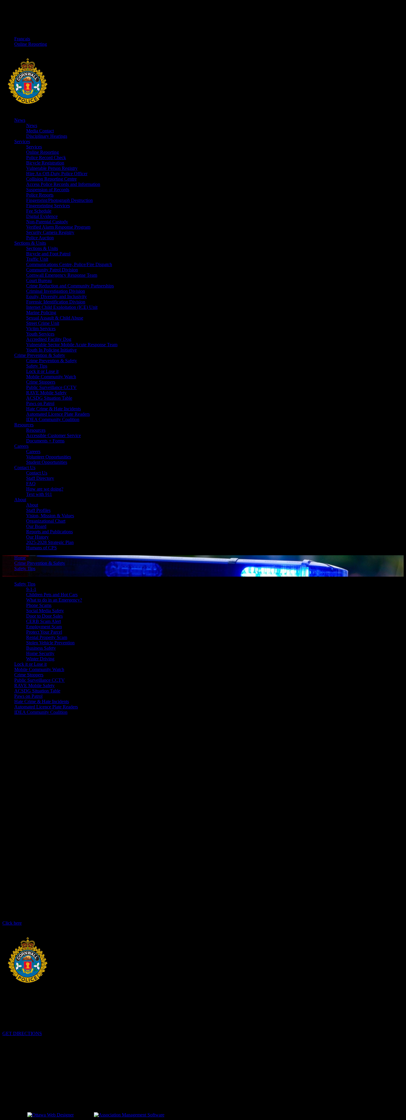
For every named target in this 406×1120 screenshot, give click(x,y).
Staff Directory (40, 478)
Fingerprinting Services (48, 205)
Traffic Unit (37, 259)
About (20, 499)
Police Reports (39, 194)
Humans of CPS (41, 547)
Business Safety (41, 648)
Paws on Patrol (40, 403)
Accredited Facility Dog (48, 339)
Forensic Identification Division (55, 301)
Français (22, 38)
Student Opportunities (46, 462)
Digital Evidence (42, 216)
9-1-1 (31, 589)
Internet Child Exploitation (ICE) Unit (61, 307)
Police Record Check (46, 157)
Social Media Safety (45, 610)
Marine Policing (41, 312)
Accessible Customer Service (53, 435)
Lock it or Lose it (42, 371)
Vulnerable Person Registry (52, 168)
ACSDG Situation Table (49, 398)
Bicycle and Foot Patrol (48, 253)
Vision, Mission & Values (50, 515)
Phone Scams (38, 605)
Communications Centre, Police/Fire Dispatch (69, 264)
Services (22, 141)
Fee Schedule (38, 210)
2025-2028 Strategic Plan (50, 542)
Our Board (36, 526)
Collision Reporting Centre (51, 178)
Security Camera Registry (50, 232)
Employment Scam (44, 626)
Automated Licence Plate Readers (58, 414)
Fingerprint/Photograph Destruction (59, 200)
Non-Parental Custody (47, 221)
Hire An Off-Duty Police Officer (56, 173)
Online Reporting (30, 44)
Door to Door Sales (44, 615)
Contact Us (24, 467)
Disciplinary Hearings (46, 136)
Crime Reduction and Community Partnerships (70, 285)
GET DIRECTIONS (22, 1033)
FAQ (31, 483)
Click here (12, 923)
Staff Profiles (38, 510)
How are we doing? (44, 488)
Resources (24, 424)
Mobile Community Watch (51, 376)
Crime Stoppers (40, 382)
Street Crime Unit (42, 323)
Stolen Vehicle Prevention (50, 642)
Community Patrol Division (52, 269)
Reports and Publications (49, 531)
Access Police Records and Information (63, 184)
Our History (37, 537)
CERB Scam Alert (43, 621)
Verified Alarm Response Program (58, 227)
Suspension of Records (47, 189)
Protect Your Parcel (44, 632)
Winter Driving (40, 658)
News (19, 120)
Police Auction (40, 237)
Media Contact (40, 130)
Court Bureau (39, 280)
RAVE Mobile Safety (46, 392)
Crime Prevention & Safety (39, 355)
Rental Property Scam (46, 637)
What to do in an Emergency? (54, 599)
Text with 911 (39, 494)
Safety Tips (36, 365)
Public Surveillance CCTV (51, 387)
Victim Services (41, 328)
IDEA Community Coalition (52, 419)
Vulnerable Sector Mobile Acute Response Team (71, 344)
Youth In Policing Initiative (51, 349)
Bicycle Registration (45, 162)
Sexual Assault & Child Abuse (54, 317)
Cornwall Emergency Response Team (61, 275)
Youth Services (40, 333)
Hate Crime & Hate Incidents (53, 408)
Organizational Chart (45, 520)
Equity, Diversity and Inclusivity (56, 296)
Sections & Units (30, 243)
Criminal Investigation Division (55, 291)
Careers (21, 446)
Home (20, 557)
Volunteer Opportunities (48, 456)
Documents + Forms (45, 440)
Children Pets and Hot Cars (52, 594)
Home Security (40, 653)
